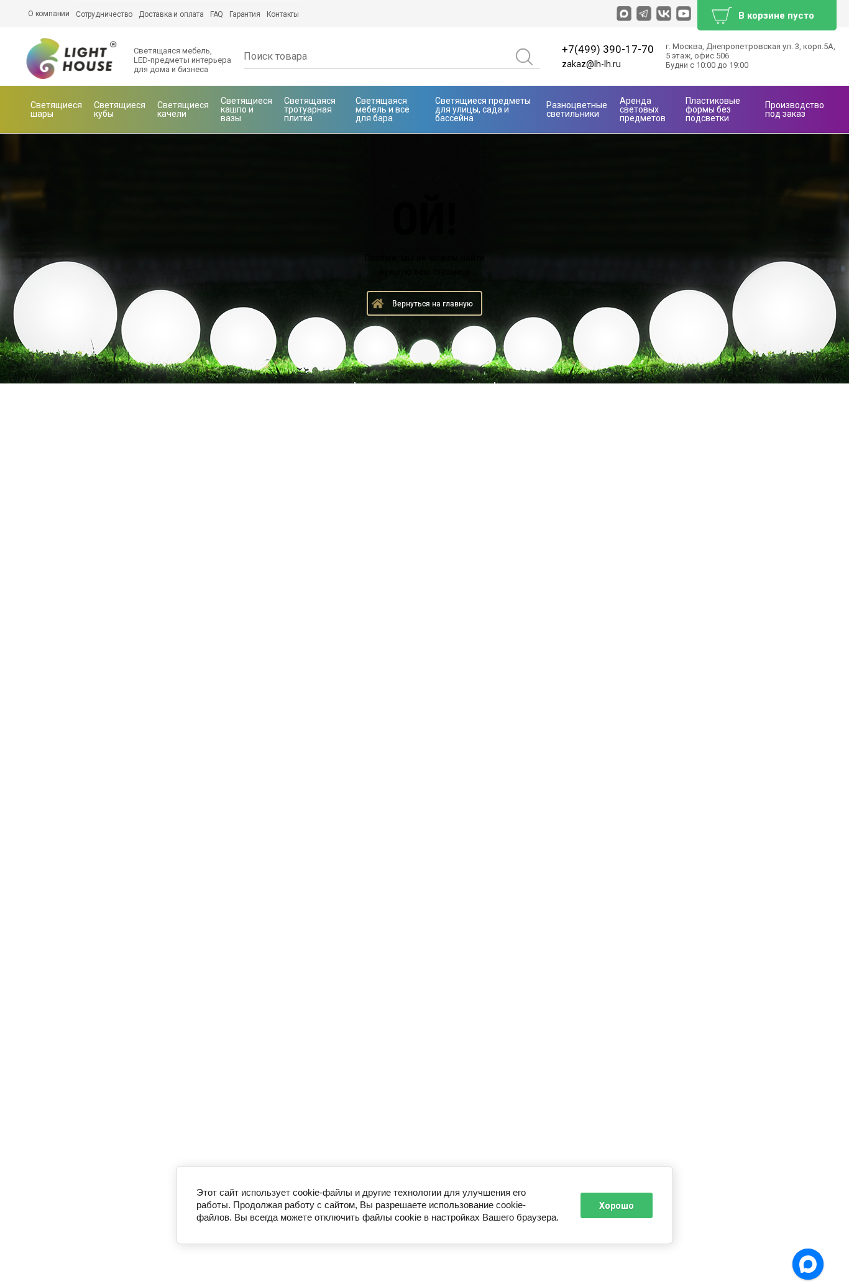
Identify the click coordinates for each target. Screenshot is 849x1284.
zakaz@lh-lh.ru (591, 64)
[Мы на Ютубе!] (683, 13)
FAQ (216, 14)
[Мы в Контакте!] (663, 13)
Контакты (283, 14)
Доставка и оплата (171, 14)
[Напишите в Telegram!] (643, 13)
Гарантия (244, 14)
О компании (49, 13)
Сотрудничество (104, 14)
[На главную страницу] (72, 59)
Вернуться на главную (432, 303)
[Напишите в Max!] (624, 13)
